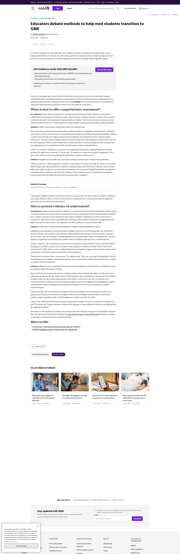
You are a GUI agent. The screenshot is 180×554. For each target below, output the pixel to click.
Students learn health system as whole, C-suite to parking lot (54, 187)
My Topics (165, 14)
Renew (69, 8)
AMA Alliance (135, 553)
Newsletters (110, 2)
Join (57, 8)
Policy (106, 551)
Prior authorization (55, 544)
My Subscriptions (154, 14)
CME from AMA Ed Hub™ (45, 2)
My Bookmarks (175, 14)
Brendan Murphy (39, 34)
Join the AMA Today (104, 70)
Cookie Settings (21, 546)
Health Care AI (117, 500)
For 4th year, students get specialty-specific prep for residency (56, 327)
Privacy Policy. (13, 541)
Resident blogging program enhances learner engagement (55, 329)
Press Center (108, 547)
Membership (108, 544)
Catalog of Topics (58, 354)
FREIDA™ (33, 2)
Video (117, 2)
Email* (96, 515)
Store (93, 2)
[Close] (38, 526)
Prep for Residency (48, 18)
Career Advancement (60, 2)
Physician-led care (55, 551)
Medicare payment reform (58, 547)
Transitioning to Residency (40, 354)
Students (34, 18)
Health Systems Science (101, 500)
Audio (103, 2)
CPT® (98, 2)
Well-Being (87, 2)
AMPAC (133, 546)
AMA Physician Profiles (75, 2)
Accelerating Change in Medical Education (82, 314)
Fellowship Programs (81, 500)
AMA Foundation (137, 549)
